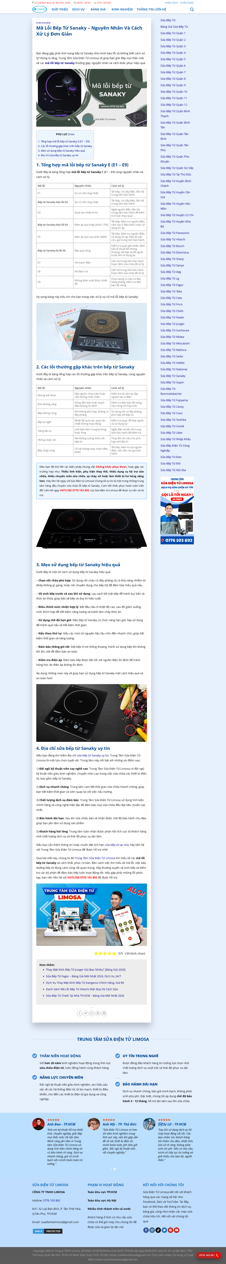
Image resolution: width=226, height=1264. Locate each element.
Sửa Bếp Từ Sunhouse (175, 330)
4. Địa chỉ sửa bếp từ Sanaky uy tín (58, 155)
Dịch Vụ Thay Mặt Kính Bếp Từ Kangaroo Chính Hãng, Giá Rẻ (85, 983)
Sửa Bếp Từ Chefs (172, 311)
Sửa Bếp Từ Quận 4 (173, 52)
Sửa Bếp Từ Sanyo (172, 265)
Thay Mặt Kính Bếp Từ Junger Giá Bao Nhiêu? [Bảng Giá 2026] (85, 969)
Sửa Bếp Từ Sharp (172, 259)
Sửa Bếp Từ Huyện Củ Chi (177, 215)
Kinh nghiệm (43, 23)
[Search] (192, 9)
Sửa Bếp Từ (168, 20)
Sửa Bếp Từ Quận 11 (174, 98)
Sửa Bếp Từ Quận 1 (173, 33)
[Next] (217, 1145)
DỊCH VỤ (78, 9)
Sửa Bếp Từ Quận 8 (173, 78)
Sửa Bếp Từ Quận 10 (174, 92)
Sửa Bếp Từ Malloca (173, 350)
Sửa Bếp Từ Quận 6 (173, 66)
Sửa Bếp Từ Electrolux (175, 252)
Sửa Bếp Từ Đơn (171, 457)
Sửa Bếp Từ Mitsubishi (175, 343)
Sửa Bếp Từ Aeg (171, 272)
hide (71, 134)
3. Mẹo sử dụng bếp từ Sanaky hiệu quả (61, 150)
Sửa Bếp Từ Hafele (172, 363)
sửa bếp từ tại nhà (117, 845)
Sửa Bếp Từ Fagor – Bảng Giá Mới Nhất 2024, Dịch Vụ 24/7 (83, 976)
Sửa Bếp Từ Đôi (171, 463)
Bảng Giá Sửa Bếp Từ (174, 27)
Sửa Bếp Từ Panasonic (175, 233)
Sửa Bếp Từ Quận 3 (173, 46)
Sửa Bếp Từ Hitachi (173, 239)
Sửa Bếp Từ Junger (172, 324)
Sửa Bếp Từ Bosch (172, 246)
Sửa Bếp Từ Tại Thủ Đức (176, 174)
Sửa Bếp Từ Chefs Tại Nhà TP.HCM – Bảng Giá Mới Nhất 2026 (85, 995)
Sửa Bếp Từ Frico (171, 304)
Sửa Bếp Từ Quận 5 (173, 59)
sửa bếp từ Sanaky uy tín (93, 755)
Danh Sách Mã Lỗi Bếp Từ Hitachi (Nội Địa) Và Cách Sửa (82, 989)
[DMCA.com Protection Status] (47, 1231)
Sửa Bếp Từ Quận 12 (174, 105)
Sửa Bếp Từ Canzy (172, 406)
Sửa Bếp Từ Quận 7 (173, 72)
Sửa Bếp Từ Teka (171, 291)
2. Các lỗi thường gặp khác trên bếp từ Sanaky (65, 146)
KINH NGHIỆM (122, 9)
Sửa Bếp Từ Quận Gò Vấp (177, 168)
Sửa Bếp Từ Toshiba (173, 420)
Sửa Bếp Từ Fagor (172, 285)
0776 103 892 (51, 1200)
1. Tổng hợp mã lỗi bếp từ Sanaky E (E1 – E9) (64, 141)
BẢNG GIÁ (98, 9)
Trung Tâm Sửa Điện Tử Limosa (95, 858)
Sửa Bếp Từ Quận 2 (173, 40)
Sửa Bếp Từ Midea (172, 337)
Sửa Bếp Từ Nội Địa (173, 470)
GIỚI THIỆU (60, 9)
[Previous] (8, 1145)
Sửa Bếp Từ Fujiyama (174, 400)
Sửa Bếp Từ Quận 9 (173, 85)
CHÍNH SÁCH (171, 2)
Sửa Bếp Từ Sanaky (173, 376)
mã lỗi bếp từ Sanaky (60, 63)
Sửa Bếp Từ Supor (172, 382)
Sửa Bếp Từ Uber (171, 432)
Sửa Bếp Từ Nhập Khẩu (176, 439)
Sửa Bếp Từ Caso (171, 413)
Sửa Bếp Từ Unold (172, 426)
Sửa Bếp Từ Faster (172, 317)
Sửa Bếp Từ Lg (170, 278)
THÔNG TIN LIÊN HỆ (151, 9)
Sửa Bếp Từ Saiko (172, 356)
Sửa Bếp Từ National (174, 369)
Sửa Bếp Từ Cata (171, 298)
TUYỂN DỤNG (187, 2)
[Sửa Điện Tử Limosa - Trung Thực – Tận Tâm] (39, 9)
